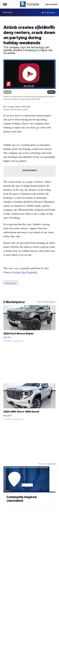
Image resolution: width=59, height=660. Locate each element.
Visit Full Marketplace (46, 302)
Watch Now (51, 4)
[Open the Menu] (4, 4)
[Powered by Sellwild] (51, 464)
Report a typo (10, 283)
